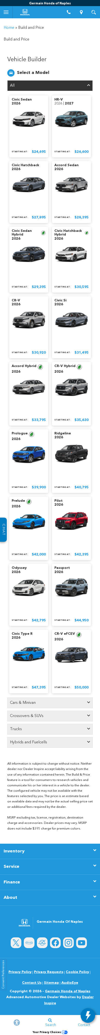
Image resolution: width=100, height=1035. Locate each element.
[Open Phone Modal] (69, 12)
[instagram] (68, 942)
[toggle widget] (88, 1015)
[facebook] (55, 942)
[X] (16, 942)
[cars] (29, 942)
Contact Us (32, 982)
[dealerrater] (42, 942)
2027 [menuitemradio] (69, 103)
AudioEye (69, 982)
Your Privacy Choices (47, 1032)
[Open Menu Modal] (6, 12)
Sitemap (51, 982)
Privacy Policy (20, 972)
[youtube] (81, 942)
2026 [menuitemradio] (16, 103)
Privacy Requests (48, 972)
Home (9, 28)
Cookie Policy (77, 972)
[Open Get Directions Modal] (81, 12)
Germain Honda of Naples (67, 991)
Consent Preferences (3, 974)
